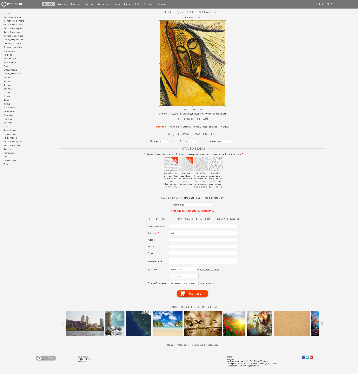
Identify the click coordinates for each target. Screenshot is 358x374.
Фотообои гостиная (13, 35)
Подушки (76, 4)
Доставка (148, 4)
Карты (6, 92)
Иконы (117, 4)
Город (151, 253)
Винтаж (7, 84)
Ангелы (6, 81)
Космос (7, 96)
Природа (7, 54)
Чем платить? (207, 283)
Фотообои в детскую (13, 20)
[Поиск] (331, 4)
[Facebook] (303, 358)
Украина (7, 66)
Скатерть (186, 126)
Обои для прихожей (13, 39)
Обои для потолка (12, 73)
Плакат (127, 4)
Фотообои (48, 4)
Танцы (6, 156)
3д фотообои (10, 137)
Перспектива (9, 134)
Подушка (224, 126)
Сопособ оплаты (157, 283)
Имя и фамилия (157, 226)
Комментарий (155, 261)
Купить (192, 291)
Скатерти (62, 4)
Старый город (10, 69)
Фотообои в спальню (13, 24)
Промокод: (178, 204)
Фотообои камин (11, 145)
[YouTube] (311, 358)
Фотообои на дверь (13, 141)
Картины (89, 4)
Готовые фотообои (12, 47)
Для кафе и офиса (12, 43)
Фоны (6, 100)
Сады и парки (9, 160)
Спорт (6, 126)
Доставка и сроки (192, 17)
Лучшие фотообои (12, 17)
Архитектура (9, 58)
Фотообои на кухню (13, 28)
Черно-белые (9, 130)
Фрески (7, 149)
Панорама (8, 115)
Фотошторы (103, 4)
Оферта (82, 361)
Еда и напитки (10, 107)
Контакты (162, 4)
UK (316, 4)
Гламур (6, 103)
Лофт (6, 164)
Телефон (153, 233)
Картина (174, 126)
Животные (8, 88)
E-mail (152, 246)
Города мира (9, 62)
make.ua (84, 356)
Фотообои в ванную (13, 32)
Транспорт (8, 118)
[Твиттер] (307, 358)
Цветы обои (9, 50)
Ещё (137, 4)
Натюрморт (9, 111)
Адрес (151, 239)
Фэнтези (7, 122)
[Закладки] (328, 4)
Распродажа (9, 152)
